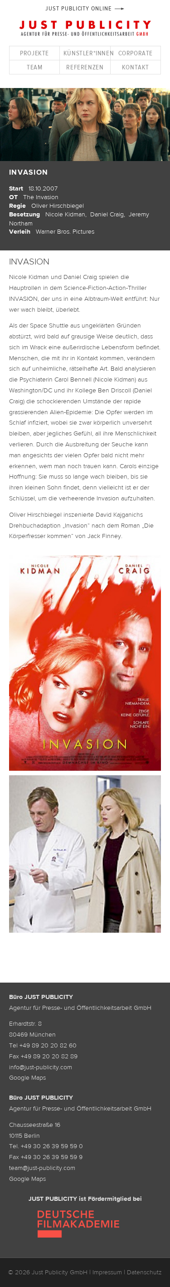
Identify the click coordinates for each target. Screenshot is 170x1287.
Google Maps (27, 1077)
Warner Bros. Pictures (65, 231)
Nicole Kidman (65, 214)
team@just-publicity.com (42, 1167)
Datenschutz (144, 1272)
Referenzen (84, 67)
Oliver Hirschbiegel (57, 205)
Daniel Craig (107, 214)
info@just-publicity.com (40, 1067)
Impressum (107, 1272)
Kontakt (135, 67)
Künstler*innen (86, 53)
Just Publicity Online (78, 8)
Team (34, 67)
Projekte (34, 53)
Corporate (135, 53)
